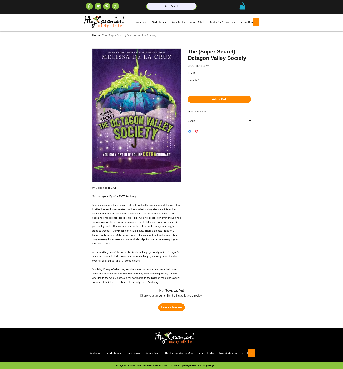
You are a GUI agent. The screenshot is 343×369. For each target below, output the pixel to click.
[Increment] (201, 86)
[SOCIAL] (106, 6)
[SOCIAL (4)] (89, 6)
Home (96, 35)
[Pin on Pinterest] (197, 131)
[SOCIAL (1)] (98, 6)
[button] (242, 6)
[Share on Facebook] (190, 131)
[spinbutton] (196, 86)
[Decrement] (190, 86)
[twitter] (115, 6)
